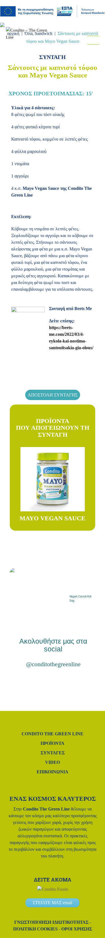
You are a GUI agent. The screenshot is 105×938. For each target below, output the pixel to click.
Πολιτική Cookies (35, 929)
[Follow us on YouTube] (70, 681)
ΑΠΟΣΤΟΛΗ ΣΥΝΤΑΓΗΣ (53, 395)
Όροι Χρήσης (76, 929)
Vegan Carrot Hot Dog (80, 598)
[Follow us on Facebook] (87, 49)
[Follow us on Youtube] (95, 49)
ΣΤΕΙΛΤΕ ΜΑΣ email (52, 902)
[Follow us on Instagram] (80, 49)
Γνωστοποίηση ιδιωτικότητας (51, 922)
